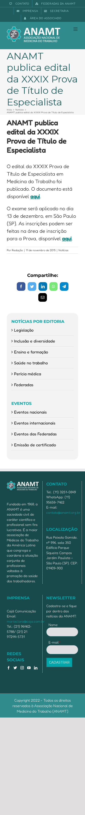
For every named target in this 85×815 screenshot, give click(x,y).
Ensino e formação (31, 351)
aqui (35, 196)
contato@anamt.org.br (63, 512)
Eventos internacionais (34, 422)
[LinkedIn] (35, 667)
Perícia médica (27, 373)
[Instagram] (22, 667)
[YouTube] (29, 667)
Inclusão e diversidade (34, 340)
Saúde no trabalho (31, 362)
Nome (53, 625)
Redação (17, 250)
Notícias (63, 250)
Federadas (23, 384)
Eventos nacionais (30, 411)
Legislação (24, 329)
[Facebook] (8, 667)
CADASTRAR (59, 662)
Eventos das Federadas (35, 433)
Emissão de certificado (35, 444)
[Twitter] (15, 667)
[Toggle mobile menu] (75, 29)
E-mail (55, 642)
